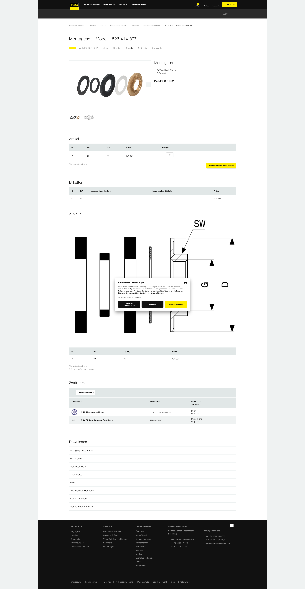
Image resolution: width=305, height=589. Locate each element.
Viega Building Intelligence (115, 539)
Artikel (105, 48)
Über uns (140, 531)
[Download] (216, 401)
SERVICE (107, 526)
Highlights (75, 531)
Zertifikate (142, 48)
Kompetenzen (142, 543)
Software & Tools (110, 535)
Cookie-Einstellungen (181, 582)
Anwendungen (77, 543)
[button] (152, 451)
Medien (139, 554)
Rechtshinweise (92, 582)
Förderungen (108, 546)
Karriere (139, 550)
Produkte (92, 25)
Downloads (157, 48)
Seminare (107, 543)
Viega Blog (140, 565)
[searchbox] (150, 13)
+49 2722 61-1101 (179, 546)
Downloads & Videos (80, 546)
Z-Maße (129, 48)
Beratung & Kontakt (112, 531)
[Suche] (234, 13)
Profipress (134, 25)
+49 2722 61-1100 (179, 543)
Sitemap (107, 582)
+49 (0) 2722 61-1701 (215, 540)
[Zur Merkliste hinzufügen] (234, 39)
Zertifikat (75, 401)
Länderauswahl (160, 582)
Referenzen (141, 546)
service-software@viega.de (218, 543)
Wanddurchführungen (151, 25)
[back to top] (232, 525)
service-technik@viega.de (183, 539)
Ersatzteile (75, 539)
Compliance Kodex (144, 558)
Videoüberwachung (124, 582)
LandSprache (195, 403)
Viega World (141, 535)
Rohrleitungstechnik (118, 25)
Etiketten (117, 48)
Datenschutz (143, 582)
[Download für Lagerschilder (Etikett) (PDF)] (174, 191)
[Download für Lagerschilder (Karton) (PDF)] (112, 191)
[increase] (176, 155)
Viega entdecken (143, 539)
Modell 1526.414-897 (88, 48)
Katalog (103, 25)
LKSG (138, 561)
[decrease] (163, 155)
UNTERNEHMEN (143, 526)
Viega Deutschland (76, 25)
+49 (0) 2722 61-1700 (215, 536)
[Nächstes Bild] (148, 84)
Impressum (76, 582)
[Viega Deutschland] (74, 4)
